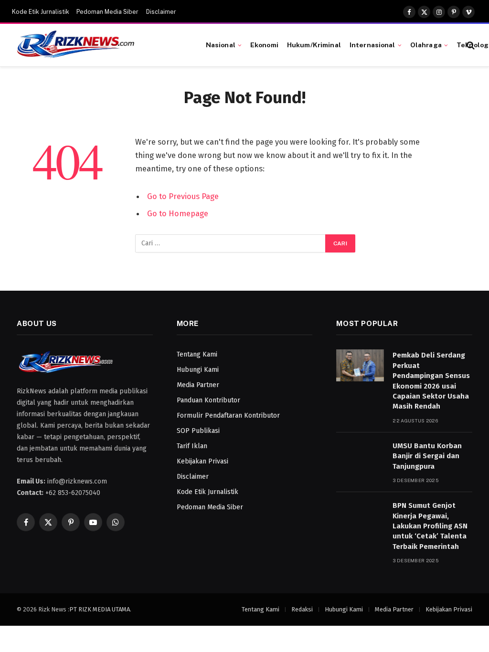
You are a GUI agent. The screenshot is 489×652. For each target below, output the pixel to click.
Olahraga (426, 45)
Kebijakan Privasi (202, 461)
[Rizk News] (99, 45)
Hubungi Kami (198, 370)
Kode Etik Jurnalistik (40, 12)
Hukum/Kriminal (314, 45)
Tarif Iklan (192, 446)
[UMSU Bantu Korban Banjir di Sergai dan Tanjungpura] (360, 456)
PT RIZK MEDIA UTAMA (99, 609)
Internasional (372, 45)
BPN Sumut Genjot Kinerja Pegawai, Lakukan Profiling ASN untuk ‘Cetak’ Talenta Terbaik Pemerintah (430, 526)
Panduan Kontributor (208, 400)
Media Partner (198, 385)
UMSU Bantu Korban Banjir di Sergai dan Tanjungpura (427, 456)
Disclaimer (161, 12)
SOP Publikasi (198, 431)
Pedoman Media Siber (107, 12)
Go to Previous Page (183, 196)
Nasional (220, 45)
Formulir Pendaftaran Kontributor (228, 415)
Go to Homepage (177, 213)
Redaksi (302, 609)
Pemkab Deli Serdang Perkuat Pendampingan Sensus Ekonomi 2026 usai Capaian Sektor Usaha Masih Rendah (431, 380)
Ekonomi (264, 45)
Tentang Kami (197, 354)
